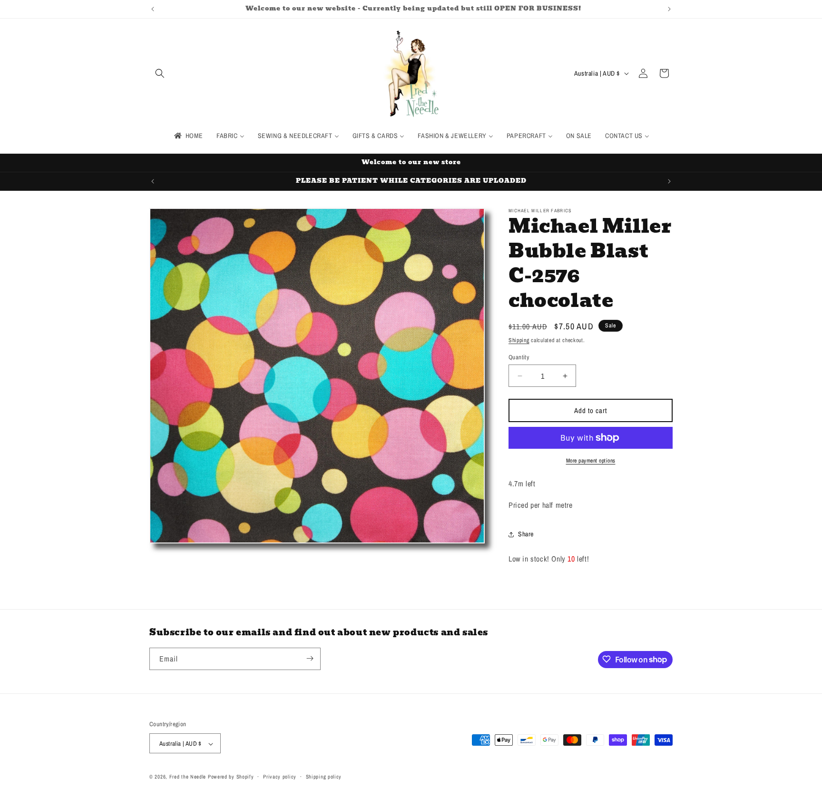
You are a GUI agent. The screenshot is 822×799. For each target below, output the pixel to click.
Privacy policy (279, 776)
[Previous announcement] (152, 9)
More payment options (591, 460)
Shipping (519, 340)
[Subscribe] (309, 658)
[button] (159, 73)
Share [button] (526, 534)
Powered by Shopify (231, 777)
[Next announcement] (669, 9)
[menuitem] (188, 136)
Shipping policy (324, 776)
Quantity (519, 357)
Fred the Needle (187, 777)
